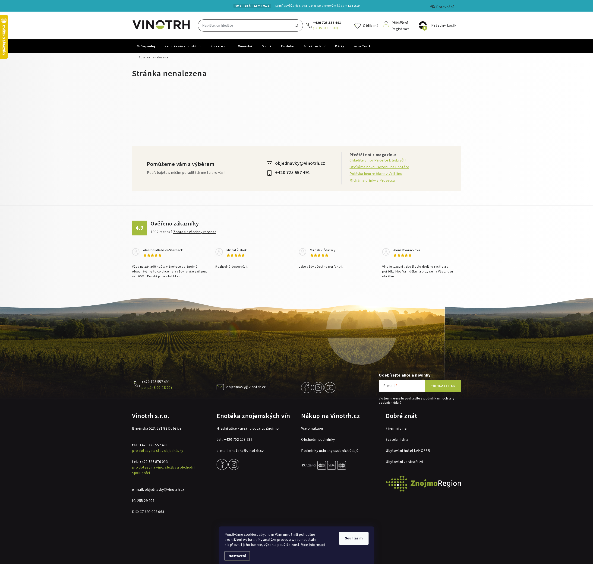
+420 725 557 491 (327, 22)
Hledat (296, 25)
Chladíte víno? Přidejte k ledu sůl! (378, 160)
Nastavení (237, 555)
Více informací (313, 544)
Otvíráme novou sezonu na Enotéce (379, 167)
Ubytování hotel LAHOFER (408, 450)
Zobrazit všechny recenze (194, 231)
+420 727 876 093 (153, 461)
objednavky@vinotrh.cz (300, 163)
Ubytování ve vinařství (404, 461)
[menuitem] (146, 46)
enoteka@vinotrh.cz (246, 450)
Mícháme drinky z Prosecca (372, 180)
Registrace (400, 28)
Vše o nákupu (312, 428)
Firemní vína (396, 428)
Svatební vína (397, 439)
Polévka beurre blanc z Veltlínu (376, 173)
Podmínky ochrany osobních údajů (330, 450)
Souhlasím (354, 538)
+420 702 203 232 (238, 439)
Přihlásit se (443, 385)
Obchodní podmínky (318, 439)
